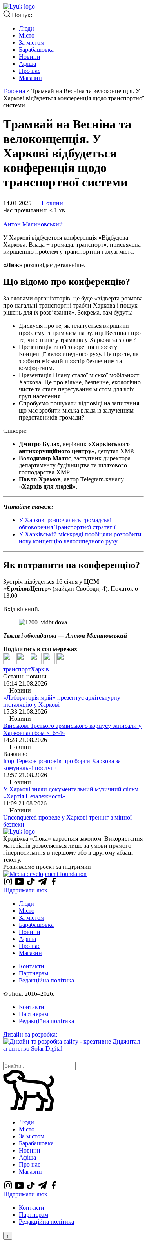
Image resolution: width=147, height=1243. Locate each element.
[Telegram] (49, 662)
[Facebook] (9, 662)
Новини (29, 56)
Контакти (31, 966)
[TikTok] (31, 883)
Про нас (29, 70)
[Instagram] (9, 883)
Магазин (30, 77)
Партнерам (33, 973)
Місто (26, 35)
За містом (31, 42)
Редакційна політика (46, 980)
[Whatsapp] (62, 662)
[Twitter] (23, 662)
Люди (26, 28)
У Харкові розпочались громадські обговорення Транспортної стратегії (67, 523)
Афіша (27, 63)
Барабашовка (36, 49)
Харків (40, 669)
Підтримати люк (25, 890)
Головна (14, 91)
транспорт (17, 669)
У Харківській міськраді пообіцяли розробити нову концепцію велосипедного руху (80, 538)
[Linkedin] (36, 662)
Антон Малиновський (33, 224)
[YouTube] (20, 883)
